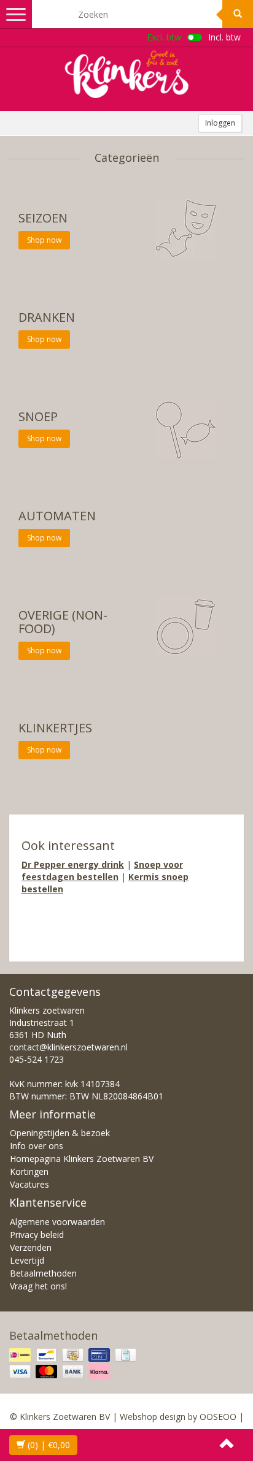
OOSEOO (218, 1416)
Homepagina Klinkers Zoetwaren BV (82, 1158)
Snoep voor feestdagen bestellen (102, 870)
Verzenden (31, 1247)
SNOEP (38, 416)
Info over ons (36, 1146)
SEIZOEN (43, 218)
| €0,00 (49, 1445)
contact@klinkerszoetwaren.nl (68, 1047)
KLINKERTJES (55, 727)
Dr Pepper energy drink (72, 864)
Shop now (44, 240)
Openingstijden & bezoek (60, 1133)
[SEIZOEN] (186, 229)
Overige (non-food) (62, 622)
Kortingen (29, 1171)
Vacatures (29, 1184)
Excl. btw (164, 37)
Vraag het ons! (38, 1286)
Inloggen (220, 123)
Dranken (46, 317)
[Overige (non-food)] (186, 626)
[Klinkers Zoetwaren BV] (126, 74)
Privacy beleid (37, 1234)
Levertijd (27, 1260)
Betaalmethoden (43, 1273)
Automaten (57, 515)
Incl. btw (224, 37)
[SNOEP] (186, 427)
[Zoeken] (237, 14)
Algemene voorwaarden (57, 1222)
